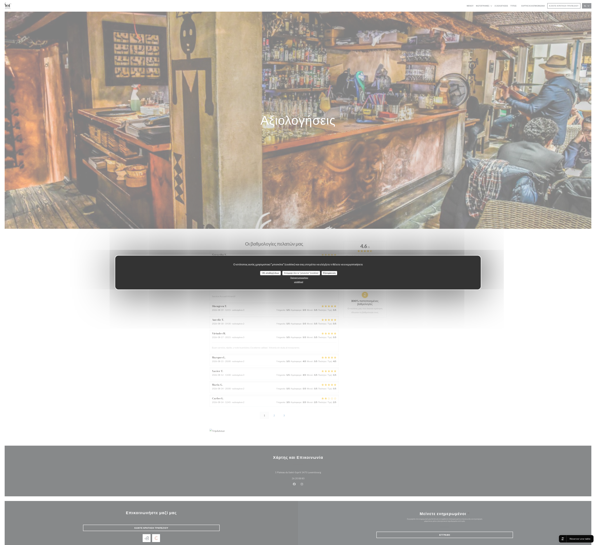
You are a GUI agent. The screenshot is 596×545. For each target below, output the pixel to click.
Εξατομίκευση (329, 273)
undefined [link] (298, 282)
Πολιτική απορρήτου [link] (299, 277)
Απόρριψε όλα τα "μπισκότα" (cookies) (301, 273)
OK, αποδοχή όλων (270, 273)
